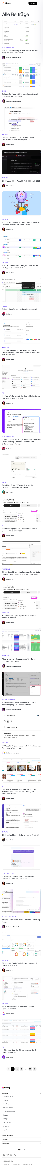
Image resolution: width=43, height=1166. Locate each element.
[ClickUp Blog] (7, 3)
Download (6, 1104)
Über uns (5, 1126)
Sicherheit (6, 1164)
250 (30, 1069)
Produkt (5, 1100)
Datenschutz (16, 1164)
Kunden (5, 1115)
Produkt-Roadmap (9, 1111)
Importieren (6, 1130)
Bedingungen (27, 1164)
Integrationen (7, 1122)
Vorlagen (5, 1119)
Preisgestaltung (8, 1096)
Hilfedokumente (8, 1107)
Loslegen (33, 3)
